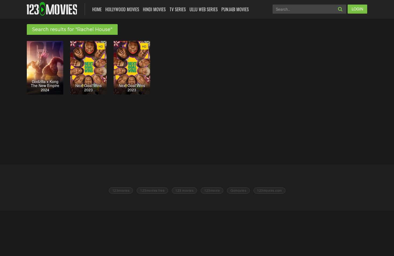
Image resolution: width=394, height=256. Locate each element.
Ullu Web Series (203, 9)
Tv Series (177, 9)
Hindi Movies (154, 9)
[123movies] (52, 9)
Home (97, 9)
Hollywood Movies (122, 9)
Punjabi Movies (235, 9)
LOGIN (357, 9)
